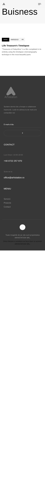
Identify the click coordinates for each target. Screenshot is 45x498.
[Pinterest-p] (23, 227)
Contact (7, 207)
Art (23, 39)
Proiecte (7, 203)
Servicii (7, 199)
